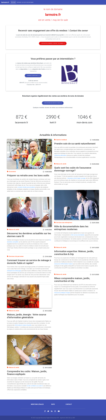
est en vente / (53, 20)
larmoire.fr (53, 15)
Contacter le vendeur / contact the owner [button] (52, 43)
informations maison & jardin (23, 325)
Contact (69, 404)
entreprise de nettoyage (14, 271)
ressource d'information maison (63, 264)
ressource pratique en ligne (62, 292)
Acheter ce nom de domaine (25, 2)
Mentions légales (37, 404)
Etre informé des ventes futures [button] (52, 102)
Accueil (13, 2)
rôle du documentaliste (77, 235)
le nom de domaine (53, 9)
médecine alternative (60, 155)
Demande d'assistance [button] (32, 75)
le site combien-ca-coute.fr (35, 386)
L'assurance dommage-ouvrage (76, 178)
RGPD (53, 404)
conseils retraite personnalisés (26, 187)
